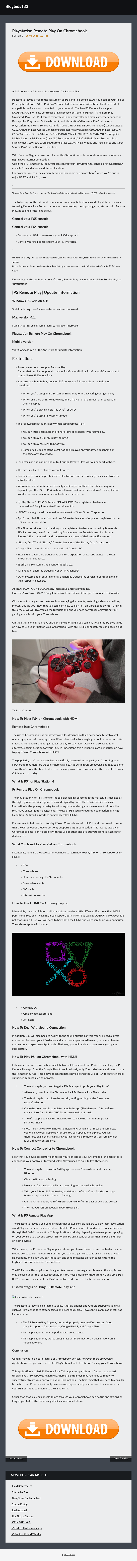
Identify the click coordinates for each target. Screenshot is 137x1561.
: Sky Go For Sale (19, 1492)
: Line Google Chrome (22, 1516)
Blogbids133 (17, 7)
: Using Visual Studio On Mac (26, 1498)
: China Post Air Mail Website (26, 1534)
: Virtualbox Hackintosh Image (26, 1528)
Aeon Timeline (121, 1458)
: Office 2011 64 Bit (21, 1522)
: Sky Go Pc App (19, 1504)
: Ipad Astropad (19, 1510)
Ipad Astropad (16, 1458)
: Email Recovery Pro (21, 1486)
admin (44, 36)
